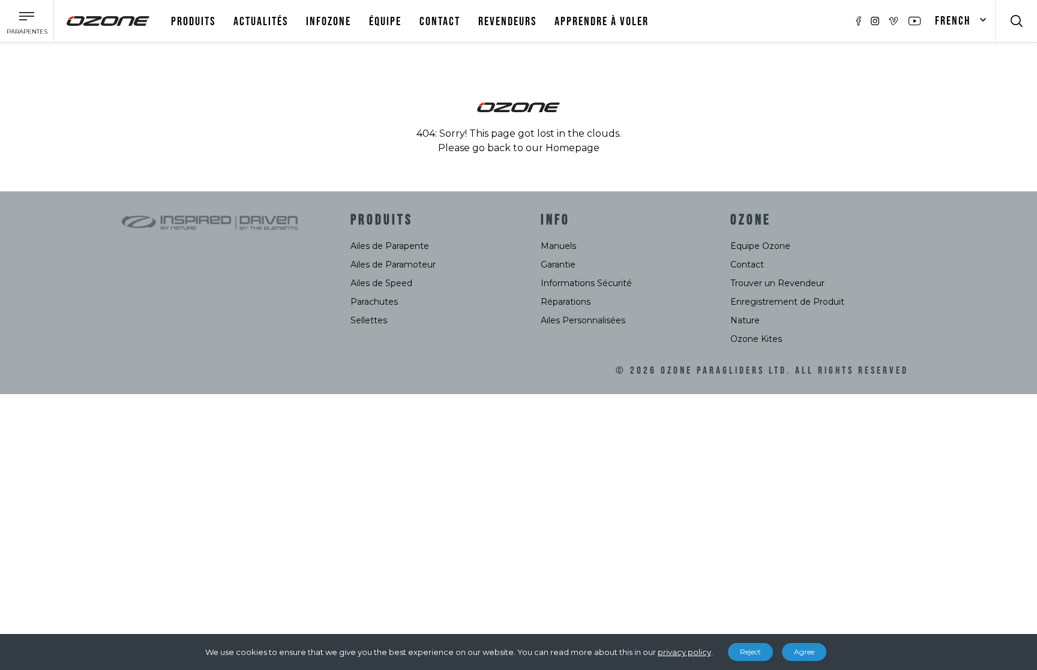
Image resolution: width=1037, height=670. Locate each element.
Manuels (558, 246)
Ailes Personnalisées (583, 320)
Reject (750, 651)
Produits (193, 21)
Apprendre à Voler (602, 21)
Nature (745, 320)
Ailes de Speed (381, 283)
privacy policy (684, 652)
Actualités (260, 21)
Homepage (573, 148)
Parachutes (374, 301)
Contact (439, 21)
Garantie (558, 264)
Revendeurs (507, 21)
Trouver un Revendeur (777, 283)
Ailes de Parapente (389, 246)
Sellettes (368, 320)
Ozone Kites (756, 339)
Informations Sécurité (586, 283)
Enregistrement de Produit (787, 301)
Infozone (328, 21)
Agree (804, 651)
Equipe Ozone (760, 246)
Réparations (566, 301)
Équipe (385, 21)
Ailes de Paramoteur (393, 264)
